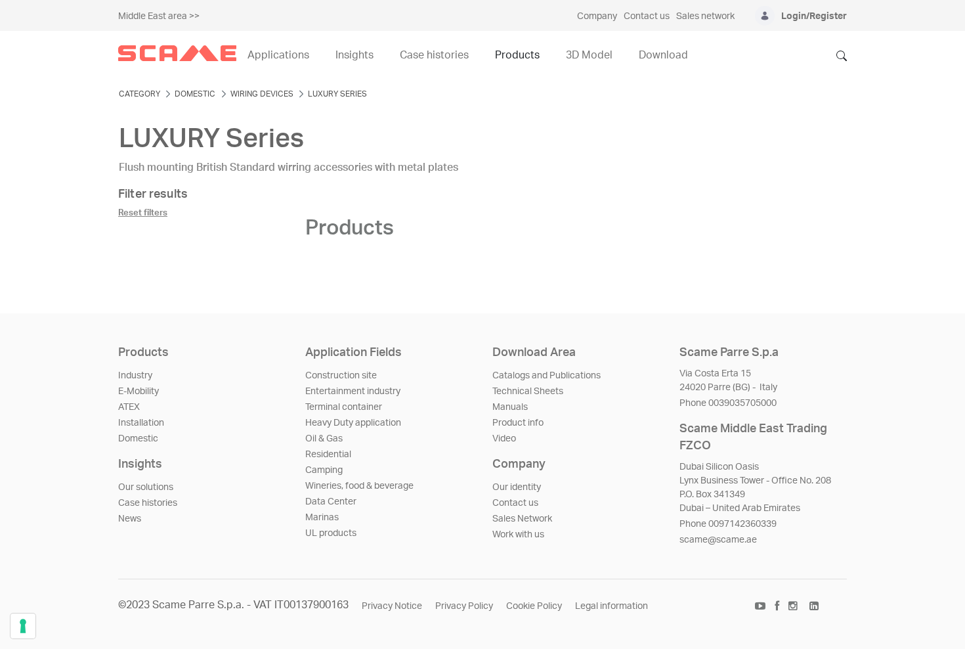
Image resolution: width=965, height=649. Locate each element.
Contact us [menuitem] (647, 16)
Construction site (341, 375)
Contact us (515, 503)
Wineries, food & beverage (359, 486)
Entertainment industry (352, 391)
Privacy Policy (464, 606)
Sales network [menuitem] (705, 16)
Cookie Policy (534, 606)
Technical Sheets (527, 391)
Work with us (518, 534)
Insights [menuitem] (354, 55)
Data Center (330, 501)
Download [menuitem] (663, 55)
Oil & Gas (324, 438)
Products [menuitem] (517, 55)
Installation (141, 423)
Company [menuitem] (597, 16)
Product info (518, 423)
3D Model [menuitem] (589, 55)
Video (504, 438)
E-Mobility (138, 391)
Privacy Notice (392, 606)
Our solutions (145, 487)
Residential (328, 454)
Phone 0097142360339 (728, 524)
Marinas (322, 517)
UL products (330, 533)
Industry (135, 375)
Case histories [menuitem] (434, 55)
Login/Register (814, 16)
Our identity (516, 487)
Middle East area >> (159, 16)
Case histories (147, 503)
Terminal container (343, 407)
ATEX (129, 407)
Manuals (510, 407)
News (129, 519)
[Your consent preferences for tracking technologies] (23, 626)
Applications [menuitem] (278, 55)
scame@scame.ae (718, 540)
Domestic (138, 438)
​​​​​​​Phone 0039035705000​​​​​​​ (728, 403)
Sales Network (522, 519)
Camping (324, 470)
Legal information (611, 606)
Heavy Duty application (353, 423)
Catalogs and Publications (546, 375)
